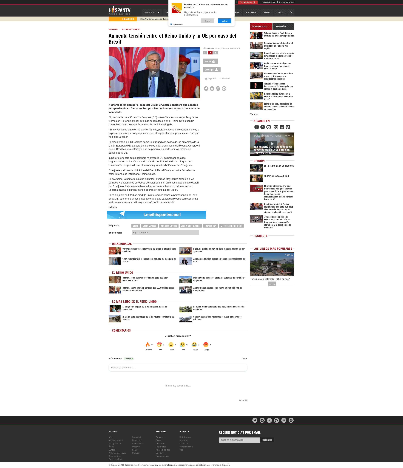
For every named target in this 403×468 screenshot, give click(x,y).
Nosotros (183, 440)
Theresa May (210, 225)
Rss (181, 449)
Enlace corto (115, 232)
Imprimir (212, 78)
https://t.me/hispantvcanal (153, 19)
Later (207, 21)
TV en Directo (246, 2)
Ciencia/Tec (137, 443)
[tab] (261, 26)
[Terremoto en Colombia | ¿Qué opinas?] (272, 264)
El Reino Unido (131, 29)
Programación (286, 2)
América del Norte (117, 452)
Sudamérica (114, 455)
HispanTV (120, 10)
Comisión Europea (169, 225)
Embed (226, 78)
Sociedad (136, 436)
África (111, 446)
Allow (225, 21)
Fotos (280, 12)
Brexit (135, 225)
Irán (110, 436)
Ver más (254, 114)
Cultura (135, 452)
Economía (137, 440)
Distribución (268, 2)
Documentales (162, 455)
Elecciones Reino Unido (231, 225)
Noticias (149, 12)
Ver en (208, 61)
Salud (135, 449)
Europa (113, 29)
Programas (161, 436)
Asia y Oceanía (115, 443)
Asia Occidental (116, 440)
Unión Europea (149, 225)
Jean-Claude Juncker (190, 225)
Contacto (183, 443)
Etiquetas (114, 225)
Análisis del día (163, 449)
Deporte (136, 446)
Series (267, 12)
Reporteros (161, 446)
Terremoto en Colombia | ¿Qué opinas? (270, 278)
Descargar (209, 69)
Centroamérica (115, 459)
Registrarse (267, 439)
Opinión (159, 452)
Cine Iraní (251, 12)
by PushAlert (178, 24)
